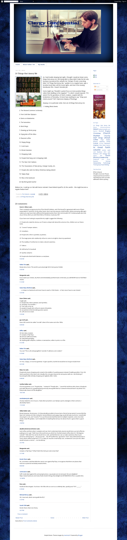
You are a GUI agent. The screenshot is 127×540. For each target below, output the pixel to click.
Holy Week (102, 145)
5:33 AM (22, 314)
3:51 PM (22, 443)
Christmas (97, 133)
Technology (106, 163)
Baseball (101, 131)
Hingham (96, 145)
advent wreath (103, 129)
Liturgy (105, 154)
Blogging (107, 131)
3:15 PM (22, 500)
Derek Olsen (23, 459)
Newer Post (19, 518)
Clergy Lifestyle (104, 138)
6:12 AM (22, 343)
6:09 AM (22, 325)
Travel (102, 165)
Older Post (85, 518)
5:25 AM (22, 293)
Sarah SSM (23, 505)
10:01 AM (22, 392)
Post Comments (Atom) (30, 521)
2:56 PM (22, 423)
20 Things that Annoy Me (27, 196)
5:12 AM (22, 282)
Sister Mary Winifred (26, 288)
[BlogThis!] (41, 194)
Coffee (95, 140)
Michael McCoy (24, 495)
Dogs (102, 140)
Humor (108, 145)
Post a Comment (22, 514)
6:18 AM (22, 489)
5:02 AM (22, 259)
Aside (108, 129)
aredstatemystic (24, 398)
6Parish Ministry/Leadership (101, 127)
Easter (108, 140)
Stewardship (97, 163)
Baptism (95, 131)
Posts (97, 87)
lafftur (21, 330)
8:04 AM (22, 466)
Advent (95, 129)
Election (95, 141)
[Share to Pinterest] (47, 194)
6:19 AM (22, 353)
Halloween (107, 143)
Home (17, 64)
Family (108, 141)
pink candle (106, 159)
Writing (107, 165)
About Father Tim (29, 64)
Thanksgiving (96, 165)
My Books (41, 64)
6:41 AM (22, 364)
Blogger (80, 535)
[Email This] (40, 194)
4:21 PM (22, 510)
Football (95, 143)
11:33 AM (22, 405)
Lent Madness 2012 (99, 152)
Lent (109, 150)
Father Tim (23, 264)
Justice (104, 150)
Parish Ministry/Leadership (101, 156)
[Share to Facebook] (45, 194)
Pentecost (96, 159)
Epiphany (102, 141)
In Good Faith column (101, 148)
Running (108, 161)
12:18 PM (22, 478)
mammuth (67, 535)
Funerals (101, 143)
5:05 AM (22, 269)
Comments (99, 90)
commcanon (23, 472)
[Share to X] (43, 194)
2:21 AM (22, 453)
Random (95, 161)
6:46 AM (22, 378)
